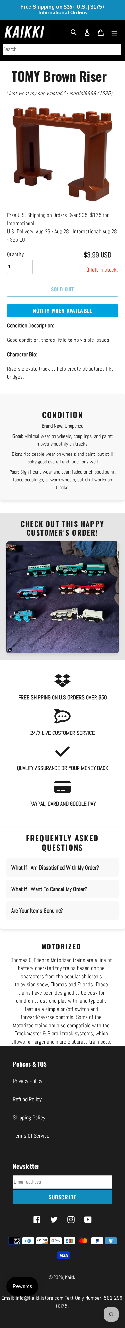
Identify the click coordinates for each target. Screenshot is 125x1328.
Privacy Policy (27, 1081)
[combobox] (62, 49)
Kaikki (70, 1277)
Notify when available (62, 311)
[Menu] (114, 31)
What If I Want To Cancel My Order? (49, 889)
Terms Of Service (31, 1135)
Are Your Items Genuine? (37, 910)
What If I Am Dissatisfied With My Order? (55, 867)
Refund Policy (27, 1099)
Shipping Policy (29, 1117)
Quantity (15, 254)
